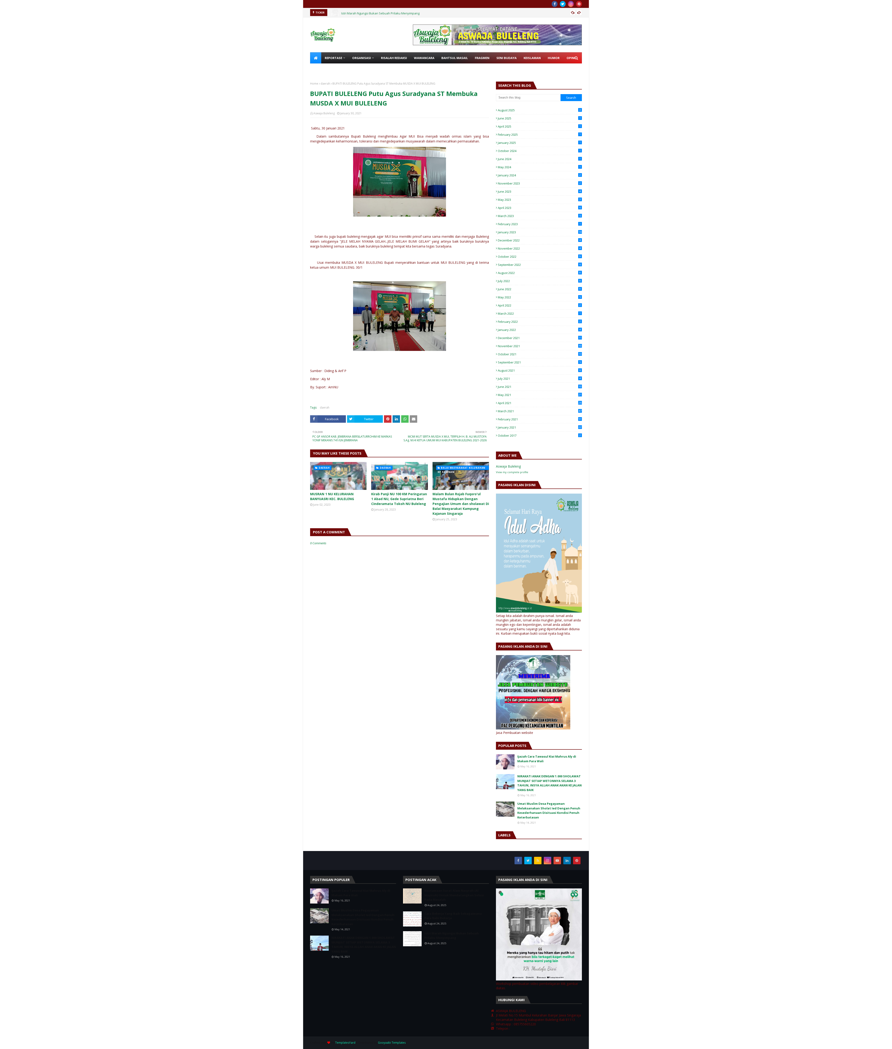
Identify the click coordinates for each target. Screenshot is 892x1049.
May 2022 (539, 297)
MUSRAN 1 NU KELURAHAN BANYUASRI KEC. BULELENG (332, 496)
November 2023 (539, 183)
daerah (325, 84)
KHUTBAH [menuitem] (321, 69)
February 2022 (539, 322)
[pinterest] (579, 4)
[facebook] (555, 4)
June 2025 (539, 118)
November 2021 (539, 346)
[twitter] (563, 4)
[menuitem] (315, 57)
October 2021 (539, 354)
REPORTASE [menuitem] (333, 58)
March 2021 (539, 411)
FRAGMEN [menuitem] (482, 58)
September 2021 (539, 362)
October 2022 (539, 256)
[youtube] (557, 860)
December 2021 (539, 338)
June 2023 (539, 191)
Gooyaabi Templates (392, 1043)
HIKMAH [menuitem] (342, 69)
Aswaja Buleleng (324, 113)
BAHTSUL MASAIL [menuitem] (454, 58)
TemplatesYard (345, 1043)
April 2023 (539, 208)
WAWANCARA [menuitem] (424, 58)
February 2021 (539, 419)
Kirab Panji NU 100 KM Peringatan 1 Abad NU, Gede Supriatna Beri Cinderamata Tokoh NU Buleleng (399, 499)
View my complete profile (512, 472)
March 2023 (539, 216)
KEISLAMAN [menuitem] (532, 58)
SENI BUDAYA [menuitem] (506, 58)
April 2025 (539, 126)
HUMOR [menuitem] (554, 58)
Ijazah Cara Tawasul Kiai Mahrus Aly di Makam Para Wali (546, 758)
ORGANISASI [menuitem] (361, 58)
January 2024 (539, 175)
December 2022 (539, 240)
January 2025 (539, 143)
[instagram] (571, 4)
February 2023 (539, 224)
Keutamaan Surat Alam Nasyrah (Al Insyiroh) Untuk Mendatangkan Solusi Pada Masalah (454, 895)
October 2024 (539, 151)
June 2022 (539, 289)
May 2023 (539, 200)
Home (314, 84)
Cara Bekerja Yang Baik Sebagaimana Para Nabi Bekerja (453, 915)
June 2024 (539, 159)
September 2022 (539, 265)
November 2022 (539, 248)
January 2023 (539, 232)
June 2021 (539, 387)
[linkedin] (567, 860)
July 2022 (539, 281)
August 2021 (539, 370)
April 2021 (539, 403)
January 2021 (539, 427)
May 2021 (539, 395)
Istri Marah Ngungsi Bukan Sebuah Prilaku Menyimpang (380, 12)
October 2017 (539, 435)
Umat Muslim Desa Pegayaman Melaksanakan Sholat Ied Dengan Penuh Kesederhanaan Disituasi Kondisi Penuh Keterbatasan (548, 810)
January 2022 (539, 330)
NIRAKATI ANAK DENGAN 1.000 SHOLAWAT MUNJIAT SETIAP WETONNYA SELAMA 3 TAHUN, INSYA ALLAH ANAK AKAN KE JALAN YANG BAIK (549, 783)
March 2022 (539, 313)
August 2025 (539, 110)
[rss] (537, 860)
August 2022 (539, 273)
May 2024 (539, 167)
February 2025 (539, 134)
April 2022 (539, 305)
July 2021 (539, 378)
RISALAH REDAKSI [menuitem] (394, 58)
